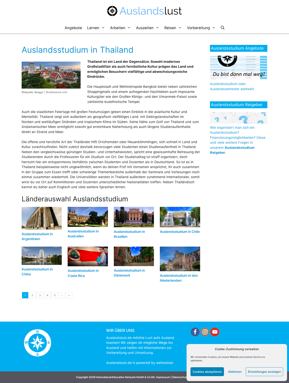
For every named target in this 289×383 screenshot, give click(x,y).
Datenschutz (180, 377)
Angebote (73, 28)
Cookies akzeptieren (207, 372)
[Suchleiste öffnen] (222, 27)
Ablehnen (235, 372)
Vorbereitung (198, 28)
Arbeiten (117, 28)
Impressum (163, 377)
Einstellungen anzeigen (264, 372)
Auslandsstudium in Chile (180, 232)
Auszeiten (145, 28)
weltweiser (164, 363)
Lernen (93, 28)
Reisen (170, 28)
